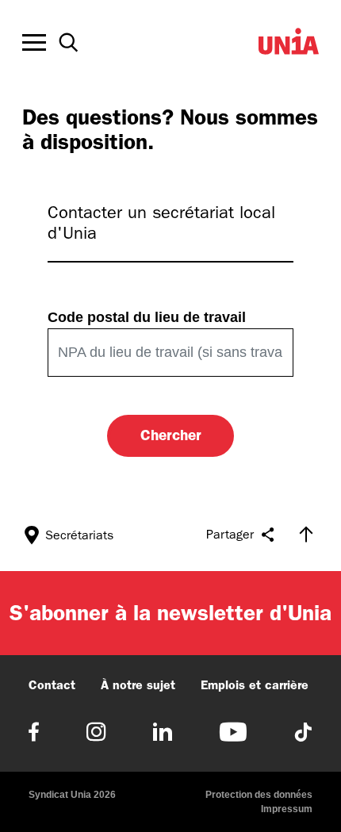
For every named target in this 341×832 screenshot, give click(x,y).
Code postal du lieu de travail (147, 317)
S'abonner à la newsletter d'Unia (170, 613)
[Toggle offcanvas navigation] (34, 43)
